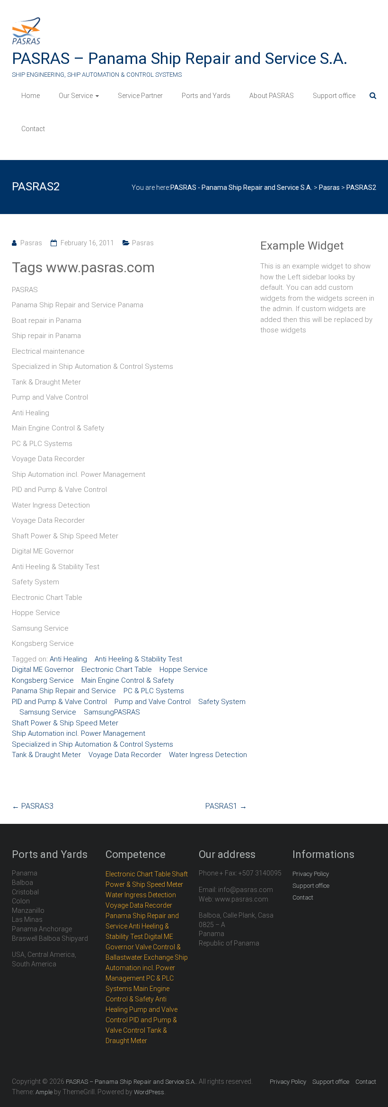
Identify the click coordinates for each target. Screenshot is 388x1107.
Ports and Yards (206, 95)
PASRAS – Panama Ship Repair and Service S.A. (180, 58)
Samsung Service (47, 712)
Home (30, 95)
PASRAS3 (32, 806)
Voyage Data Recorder (124, 754)
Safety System (222, 701)
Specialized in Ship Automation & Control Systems (92, 744)
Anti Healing (68, 659)
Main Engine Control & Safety (127, 680)
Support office (334, 95)
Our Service (76, 95)
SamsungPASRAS (112, 712)
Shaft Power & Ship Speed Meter (65, 723)
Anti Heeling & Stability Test (138, 659)
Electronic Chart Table (116, 669)
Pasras (31, 243)
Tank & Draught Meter (46, 754)
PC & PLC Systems (153, 691)
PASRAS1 (226, 806)
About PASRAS (271, 95)
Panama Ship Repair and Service (64, 691)
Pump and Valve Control (153, 701)
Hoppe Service (183, 669)
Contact (33, 129)
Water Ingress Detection (208, 754)
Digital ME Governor (43, 669)
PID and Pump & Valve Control (59, 701)
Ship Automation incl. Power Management (78, 733)
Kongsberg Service (43, 680)
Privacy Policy (310, 873)
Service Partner (140, 95)
